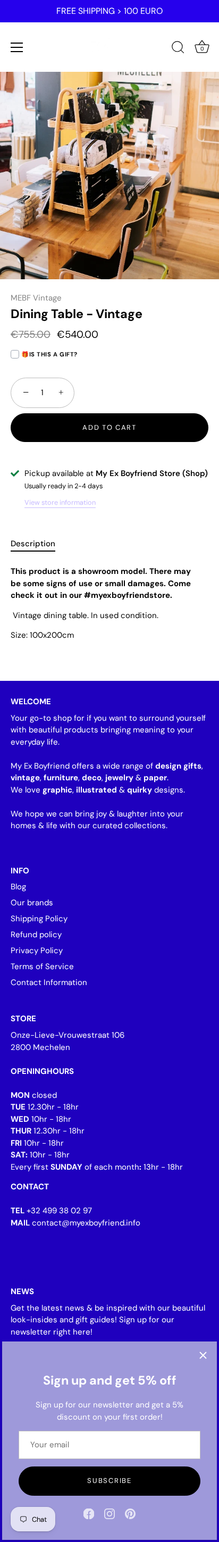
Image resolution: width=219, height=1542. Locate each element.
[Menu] (17, 47)
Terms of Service (42, 966)
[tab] (38, 544)
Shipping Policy (39, 918)
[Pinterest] (130, 1513)
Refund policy (36, 934)
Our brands (32, 902)
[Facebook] (88, 1513)
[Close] (203, 1355)
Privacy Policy (37, 950)
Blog (18, 886)
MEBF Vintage (36, 298)
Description (33, 543)
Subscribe (109, 1480)
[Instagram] (109, 1513)
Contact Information (49, 982)
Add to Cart (109, 427)
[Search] (178, 49)
